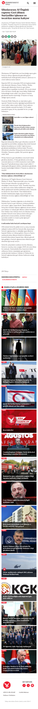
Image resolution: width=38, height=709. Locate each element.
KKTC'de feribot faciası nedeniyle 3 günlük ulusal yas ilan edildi (16, 405)
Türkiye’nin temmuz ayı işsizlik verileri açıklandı (18, 357)
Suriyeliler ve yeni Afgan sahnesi (23, 117)
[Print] (15, 36)
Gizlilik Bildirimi (24, 692)
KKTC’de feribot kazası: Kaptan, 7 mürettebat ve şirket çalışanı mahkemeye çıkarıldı (19, 332)
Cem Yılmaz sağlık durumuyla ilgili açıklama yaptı (16, 501)
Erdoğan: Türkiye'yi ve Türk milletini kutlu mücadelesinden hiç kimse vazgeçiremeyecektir (17, 668)
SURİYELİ (24, 277)
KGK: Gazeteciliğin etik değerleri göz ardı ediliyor (17, 597)
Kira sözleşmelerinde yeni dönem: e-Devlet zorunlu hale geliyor (17, 525)
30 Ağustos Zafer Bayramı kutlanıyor (17, 646)
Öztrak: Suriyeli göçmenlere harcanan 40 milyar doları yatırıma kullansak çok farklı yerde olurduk (24, 127)
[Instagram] (32, 685)
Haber (4, 290)
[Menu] (34, 3)
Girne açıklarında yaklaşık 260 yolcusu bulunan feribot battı (18, 573)
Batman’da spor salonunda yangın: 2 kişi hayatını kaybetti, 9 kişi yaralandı (18, 477)
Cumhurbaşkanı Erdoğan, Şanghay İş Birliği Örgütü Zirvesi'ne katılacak (17, 381)
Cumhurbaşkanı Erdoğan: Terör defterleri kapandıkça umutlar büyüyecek (19, 453)
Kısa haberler (8, 430)
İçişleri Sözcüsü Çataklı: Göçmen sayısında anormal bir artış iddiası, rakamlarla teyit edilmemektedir (24, 135)
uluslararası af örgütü (9, 279)
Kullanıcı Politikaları (9, 695)
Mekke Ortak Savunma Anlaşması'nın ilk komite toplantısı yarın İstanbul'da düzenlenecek (18, 620)
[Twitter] (28, 685)
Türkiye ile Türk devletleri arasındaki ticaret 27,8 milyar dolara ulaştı (17, 309)
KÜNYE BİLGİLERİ (9, 692)
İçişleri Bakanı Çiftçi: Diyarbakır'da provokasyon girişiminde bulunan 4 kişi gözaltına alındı (18, 548)
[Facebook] (24, 685)
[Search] (28, 3)
